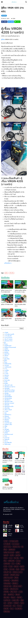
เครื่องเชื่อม (11, 273)
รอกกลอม (6, 365)
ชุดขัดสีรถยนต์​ (7, 345)
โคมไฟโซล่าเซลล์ (8, 434)
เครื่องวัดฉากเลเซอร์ (9, 403)
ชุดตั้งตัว (6, 349)
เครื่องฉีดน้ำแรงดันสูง (9, 390)
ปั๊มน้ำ (5, 360)
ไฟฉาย (6, 441)
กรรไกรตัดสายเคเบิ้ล (9, 334)
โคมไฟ (6, 432)
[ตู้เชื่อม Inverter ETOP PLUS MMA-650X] (7, 284)
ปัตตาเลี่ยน (6, 358)
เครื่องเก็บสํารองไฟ (8, 406)
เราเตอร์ (6, 411)
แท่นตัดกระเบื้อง (8, 424)
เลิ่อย (5, 413)
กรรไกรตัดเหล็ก (8, 335)
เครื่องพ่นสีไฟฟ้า (8, 396)
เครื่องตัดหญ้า (7, 395)
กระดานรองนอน (8, 337)
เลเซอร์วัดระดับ (8, 422)
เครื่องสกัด (6, 404)
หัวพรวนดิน (7, 380)
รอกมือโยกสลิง (7, 367)
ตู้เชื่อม (3, 39)
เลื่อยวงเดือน (7, 418)
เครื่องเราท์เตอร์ (8, 409)
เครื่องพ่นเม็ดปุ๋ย (8, 398)
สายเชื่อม (6, 370)
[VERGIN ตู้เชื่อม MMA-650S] (7, 312)
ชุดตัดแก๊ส (6, 350)
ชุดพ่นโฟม (6, 354)
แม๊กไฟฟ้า (6, 429)
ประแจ (6, 357)
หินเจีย (5, 381)
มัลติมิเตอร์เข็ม (7, 363)
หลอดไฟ (6, 377)
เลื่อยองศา (6, 419)
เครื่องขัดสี (6, 388)
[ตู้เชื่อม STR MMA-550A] (7, 298)
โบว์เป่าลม (6, 437)
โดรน (5, 436)
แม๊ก (5, 427)
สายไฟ (6, 372)
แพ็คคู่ (5, 426)
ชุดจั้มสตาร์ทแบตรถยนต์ (10, 347)
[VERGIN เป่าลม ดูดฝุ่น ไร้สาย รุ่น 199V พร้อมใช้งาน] (5, 535)
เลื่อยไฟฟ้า (6, 421)
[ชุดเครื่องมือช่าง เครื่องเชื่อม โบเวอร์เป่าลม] (21, 312)
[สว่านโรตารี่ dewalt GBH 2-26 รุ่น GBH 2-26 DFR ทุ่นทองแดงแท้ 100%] (20, 455)
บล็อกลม (6, 355)
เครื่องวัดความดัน (8, 401)
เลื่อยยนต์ (6, 416)
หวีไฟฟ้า (6, 378)
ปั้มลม (5, 362)
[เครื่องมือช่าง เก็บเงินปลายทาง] (7, 455)
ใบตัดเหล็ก (6, 439)
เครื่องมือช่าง (7, 263)
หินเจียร (6, 383)
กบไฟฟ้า (6, 332)
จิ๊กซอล (6, 344)
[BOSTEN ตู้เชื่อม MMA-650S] (21, 298)
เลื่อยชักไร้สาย (7, 414)
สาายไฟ (6, 373)
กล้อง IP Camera (8, 339)
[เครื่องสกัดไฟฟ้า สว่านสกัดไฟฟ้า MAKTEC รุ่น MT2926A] (5, 530)
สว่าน (5, 368)
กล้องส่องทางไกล (8, 340)
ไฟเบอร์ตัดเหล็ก (8, 442)
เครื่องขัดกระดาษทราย (9, 386)
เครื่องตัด (6, 393)
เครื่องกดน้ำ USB (8, 385)
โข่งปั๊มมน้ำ (7, 431)
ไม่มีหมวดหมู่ (7, 444)
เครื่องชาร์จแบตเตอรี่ (9, 391)
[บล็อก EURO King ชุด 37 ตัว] (17, 530)
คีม (5, 342)
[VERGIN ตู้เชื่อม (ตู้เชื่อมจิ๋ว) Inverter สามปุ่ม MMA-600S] (21, 284)
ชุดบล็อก (6, 352)
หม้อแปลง (6, 375)
